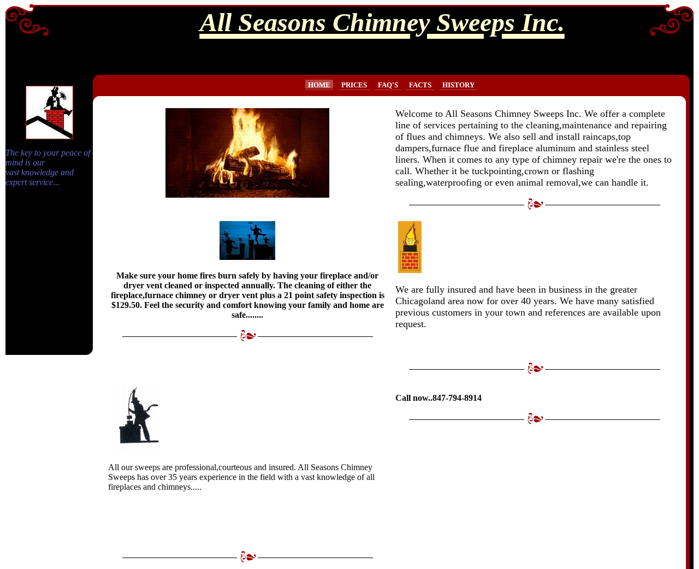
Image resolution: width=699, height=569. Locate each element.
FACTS (420, 85)
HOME (319, 85)
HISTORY (458, 85)
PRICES (354, 85)
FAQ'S (388, 85)
